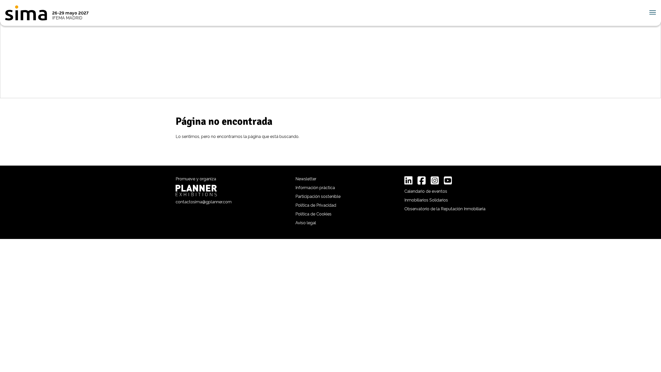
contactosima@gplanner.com (204, 201)
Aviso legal (305, 222)
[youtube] (448, 180)
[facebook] (422, 180)
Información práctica (315, 187)
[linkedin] (408, 180)
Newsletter (305, 178)
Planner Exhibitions (196, 190)
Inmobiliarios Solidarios (426, 200)
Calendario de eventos (425, 191)
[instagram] (435, 180)
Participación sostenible (318, 196)
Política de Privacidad (315, 205)
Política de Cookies (313, 214)
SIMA (26, 13)
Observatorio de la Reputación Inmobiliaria (444, 208)
